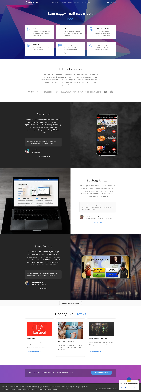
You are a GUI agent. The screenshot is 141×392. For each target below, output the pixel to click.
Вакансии (76, 2)
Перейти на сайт (98, 222)
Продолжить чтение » (33, 351)
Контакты (87, 2)
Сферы (64, 2)
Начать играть (43, 288)
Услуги (59, 2)
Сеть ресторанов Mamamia (43, 156)
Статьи (80, 313)
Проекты (70, 2)
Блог (82, 2)
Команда (53, 2)
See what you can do (128, 388)
